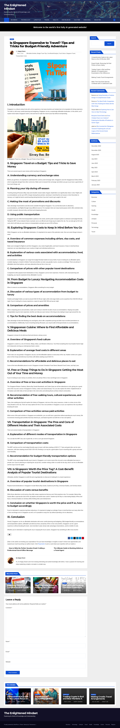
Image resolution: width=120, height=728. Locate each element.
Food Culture (62, 53)
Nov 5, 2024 (11, 701)
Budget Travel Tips (42, 53)
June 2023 (95, 163)
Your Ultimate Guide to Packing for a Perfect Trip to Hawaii (46, 587)
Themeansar (32, 724)
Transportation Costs (21, 56)
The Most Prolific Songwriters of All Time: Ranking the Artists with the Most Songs (103, 104)
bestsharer (21, 701)
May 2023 (94, 167)
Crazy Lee (49, 701)
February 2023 (96, 180)
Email (8, 651)
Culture (77, 20)
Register (97, 20)
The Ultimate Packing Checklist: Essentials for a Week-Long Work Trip (73, 588)
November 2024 (96, 146)
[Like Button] (9, 534)
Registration (41, 544)
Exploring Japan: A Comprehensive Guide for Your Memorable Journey (17, 588)
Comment (9, 607)
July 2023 (94, 159)
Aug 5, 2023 (67, 701)
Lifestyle (37, 20)
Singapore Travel (70, 53)
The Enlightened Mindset (21, 713)
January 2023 (96, 185)
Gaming (94, 206)
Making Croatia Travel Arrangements (102, 77)
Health (55, 20)
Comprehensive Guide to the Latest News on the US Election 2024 (17, 698)
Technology (25, 20)
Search (93, 38)
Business (14, 20)
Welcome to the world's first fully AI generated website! (60, 27)
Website (8, 662)
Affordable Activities (31, 53)
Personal (87, 20)
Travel (46, 20)
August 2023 (95, 154)
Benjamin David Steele (98, 115)
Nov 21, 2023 (40, 701)
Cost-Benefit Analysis (52, 53)
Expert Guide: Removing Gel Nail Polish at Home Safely (45, 698)
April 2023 (95, 172)
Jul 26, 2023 (95, 701)
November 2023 (96, 150)
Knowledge (66, 20)
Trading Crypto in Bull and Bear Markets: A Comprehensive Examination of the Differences (101, 71)
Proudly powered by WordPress (11, 724)
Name (8, 641)
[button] (111, 20)
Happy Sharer (22, 51)
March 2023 (95, 176)
